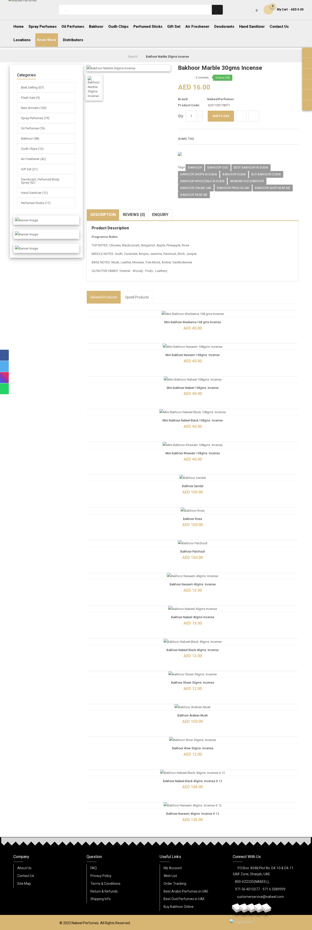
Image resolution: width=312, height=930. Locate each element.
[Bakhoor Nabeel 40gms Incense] (192, 609)
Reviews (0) (134, 214)
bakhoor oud (217, 167)
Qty (180, 116)
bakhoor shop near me (272, 188)
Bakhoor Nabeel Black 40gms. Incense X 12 (192, 781)
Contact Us (25, 876)
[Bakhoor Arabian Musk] (193, 707)
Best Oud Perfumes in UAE (184, 899)
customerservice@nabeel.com (260, 897)
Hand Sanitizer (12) (34, 193)
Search (132, 56)
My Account (173, 868)
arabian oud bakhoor (247, 181)
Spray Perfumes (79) (35, 118)
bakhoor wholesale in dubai (202, 181)
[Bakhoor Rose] (193, 511)
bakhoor (195, 167)
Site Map (24, 883)
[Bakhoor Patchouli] (192, 543)
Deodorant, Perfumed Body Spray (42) (40, 181)
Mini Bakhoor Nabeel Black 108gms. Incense (193, 420)
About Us (24, 868)
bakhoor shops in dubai (198, 174)
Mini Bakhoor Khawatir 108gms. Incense (193, 453)
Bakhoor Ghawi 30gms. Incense (192, 682)
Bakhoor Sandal (192, 486)
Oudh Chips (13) (32, 149)
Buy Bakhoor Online (179, 907)
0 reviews (202, 77)
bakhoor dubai (234, 174)
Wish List (170, 876)
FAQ (93, 868)
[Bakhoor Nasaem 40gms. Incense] (192, 576)
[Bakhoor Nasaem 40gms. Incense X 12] (193, 805)
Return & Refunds (104, 891)
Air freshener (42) (33, 159)
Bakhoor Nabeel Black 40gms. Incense (192, 650)
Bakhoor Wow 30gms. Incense (192, 748)
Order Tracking (175, 883)
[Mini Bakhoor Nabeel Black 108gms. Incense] (192, 412)
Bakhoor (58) (30, 138)
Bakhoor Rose (192, 519)
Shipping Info (100, 899)
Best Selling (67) (32, 87)
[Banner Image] (26, 220)
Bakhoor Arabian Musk (192, 715)
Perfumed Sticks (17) (35, 203)
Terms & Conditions (105, 883)
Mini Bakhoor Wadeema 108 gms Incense (192, 322)
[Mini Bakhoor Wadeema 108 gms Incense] (193, 314)
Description (103, 214)
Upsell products (137, 297)
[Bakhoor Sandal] (192, 478)
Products (103, 297)
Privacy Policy (100, 876)
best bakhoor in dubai (251, 167)
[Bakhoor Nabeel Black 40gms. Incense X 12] (192, 773)
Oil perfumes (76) (33, 128)
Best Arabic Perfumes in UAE (186, 891)
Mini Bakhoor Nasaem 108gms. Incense (193, 355)
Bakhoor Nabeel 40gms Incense (192, 617)
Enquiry (160, 214)
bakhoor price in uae (233, 188)
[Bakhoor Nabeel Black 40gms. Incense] (193, 642)
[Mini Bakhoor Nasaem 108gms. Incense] (192, 347)
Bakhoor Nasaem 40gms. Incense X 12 (192, 813)
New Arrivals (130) (34, 108)
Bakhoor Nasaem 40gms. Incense (193, 584)
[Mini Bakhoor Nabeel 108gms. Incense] (193, 379)
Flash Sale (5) (30, 97)
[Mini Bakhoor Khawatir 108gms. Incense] (193, 445)
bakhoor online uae (195, 188)
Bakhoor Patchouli (192, 551)
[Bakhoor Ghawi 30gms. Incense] (192, 674)
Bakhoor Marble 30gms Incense (167, 56)
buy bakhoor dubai (266, 174)
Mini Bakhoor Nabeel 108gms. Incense (193, 388)
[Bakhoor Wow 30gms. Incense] (192, 740)
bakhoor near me (193, 195)
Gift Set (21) (29, 169)
